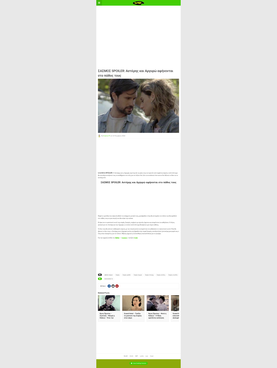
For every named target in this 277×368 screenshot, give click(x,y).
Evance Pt (106, 136)
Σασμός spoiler (127, 275)
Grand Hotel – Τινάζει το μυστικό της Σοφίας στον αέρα (133, 316)
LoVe (141, 356)
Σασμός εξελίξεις (161, 275)
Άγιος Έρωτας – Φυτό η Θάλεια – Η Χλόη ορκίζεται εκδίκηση (157, 316)
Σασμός (118, 275)
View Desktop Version (139, 363)
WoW (126, 356)
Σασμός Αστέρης (149, 275)
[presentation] (175, 309)
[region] (138, 19)
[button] (99, 3)
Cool (151, 356)
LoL (147, 356)
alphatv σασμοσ (108, 275)
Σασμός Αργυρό (138, 275)
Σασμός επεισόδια (172, 275)
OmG (131, 356)
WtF (136, 356)
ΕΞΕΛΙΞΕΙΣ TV (108, 279)
